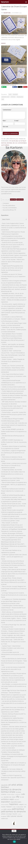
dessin (13, 797)
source (3, 43)
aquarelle (4, 785)
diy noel (22, 797)
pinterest (3, 814)
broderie (18, 792)
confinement (17, 794)
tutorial (13, 816)
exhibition (5, 799)
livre (25, 804)
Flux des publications (9, 205)
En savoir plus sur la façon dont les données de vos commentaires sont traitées (14, 143)
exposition (5, 802)
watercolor (4, 818)
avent (10, 94)
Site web (5, 126)
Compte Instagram (11, 794)
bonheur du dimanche (11, 790)
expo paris (17, 799)
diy (17, 797)
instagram (21, 804)
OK (14, 841)
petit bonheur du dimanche (13, 811)
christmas (13, 96)
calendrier (15, 94)
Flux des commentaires (10, 207)
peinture (9, 809)
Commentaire (7, 110)
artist (13, 785)
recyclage (9, 814)
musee (3, 807)
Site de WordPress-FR (9, 210)
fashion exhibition (4, 804)
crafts (23, 794)
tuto (8, 816)
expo (12, 799)
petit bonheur (18, 809)
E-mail (16, 120)
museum (9, 807)
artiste (20, 785)
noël (3, 99)
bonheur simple (8, 792)
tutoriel (19, 816)
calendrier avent (5, 96)
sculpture (3, 816)
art (9, 785)
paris (5, 809)
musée (13, 806)
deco (2, 797)
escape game (20, 96)
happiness (13, 804)
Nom (4, 120)
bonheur (5, 787)
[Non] (26, 838)
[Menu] (26, 2)
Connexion (6, 203)
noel (25, 806)
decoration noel (7, 797)
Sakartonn (5, 2)
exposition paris (16, 802)
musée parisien (19, 806)
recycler (14, 814)
